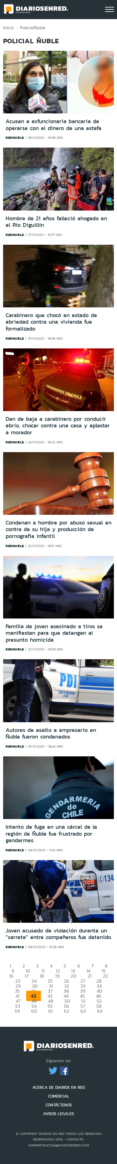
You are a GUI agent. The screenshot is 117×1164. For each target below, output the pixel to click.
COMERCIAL (58, 1096)
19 (57, 976)
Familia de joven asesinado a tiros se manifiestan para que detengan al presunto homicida (54, 633)
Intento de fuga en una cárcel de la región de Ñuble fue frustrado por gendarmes (51, 833)
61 (50, 1011)
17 (26, 976)
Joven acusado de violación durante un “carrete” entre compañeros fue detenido (58, 934)
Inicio (8, 27)
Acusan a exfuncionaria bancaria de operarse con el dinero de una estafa (53, 124)
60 (34, 1011)
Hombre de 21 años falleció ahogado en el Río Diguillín (56, 221)
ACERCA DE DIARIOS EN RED (58, 1087)
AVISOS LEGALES (58, 1114)
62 (66, 1011)
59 (17, 1011)
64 (99, 1011)
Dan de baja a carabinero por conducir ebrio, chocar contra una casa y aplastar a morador (58, 425)
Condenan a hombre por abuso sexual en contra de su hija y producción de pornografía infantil (58, 529)
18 (42, 976)
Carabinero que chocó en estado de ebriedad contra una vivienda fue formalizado (51, 322)
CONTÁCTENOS (59, 1105)
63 (83, 1011)
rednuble (15, 137)
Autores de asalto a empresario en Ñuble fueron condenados (51, 733)
